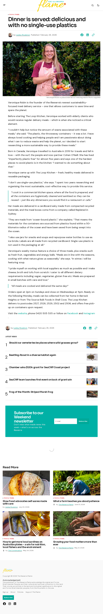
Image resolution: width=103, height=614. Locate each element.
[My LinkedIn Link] (14, 603)
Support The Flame (33, 592)
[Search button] (92, 5)
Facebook (72, 313)
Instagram (89, 313)
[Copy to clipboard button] (92, 35)
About (12, 592)
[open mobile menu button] (4, 5)
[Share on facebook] (82, 35)
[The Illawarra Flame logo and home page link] (7, 571)
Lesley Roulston (23, 35)
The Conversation (15, 550)
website (22, 313)
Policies (20, 592)
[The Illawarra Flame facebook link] (5, 603)
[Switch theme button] (98, 5)
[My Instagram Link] (9, 603)
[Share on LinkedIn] (87, 35)
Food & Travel (14, 14)
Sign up (5, 592)
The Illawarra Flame (66, 504)
